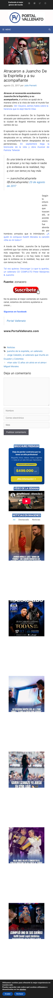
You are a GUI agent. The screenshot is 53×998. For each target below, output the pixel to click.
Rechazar (19, 994)
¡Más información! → (26, 479)
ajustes (23, 989)
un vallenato (36, 351)
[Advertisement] (22, 213)
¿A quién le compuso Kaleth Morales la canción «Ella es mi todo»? (26, 236)
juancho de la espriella (18, 351)
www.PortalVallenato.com (21, 331)
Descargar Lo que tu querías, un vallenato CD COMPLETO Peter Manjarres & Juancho (26, 271)
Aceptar (7, 994)
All (14, 519)
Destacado (23, 519)
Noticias (11, 347)
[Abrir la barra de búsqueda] (49, 29)
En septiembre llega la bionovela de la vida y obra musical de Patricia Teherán (26, 147)
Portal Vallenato (16, 320)
